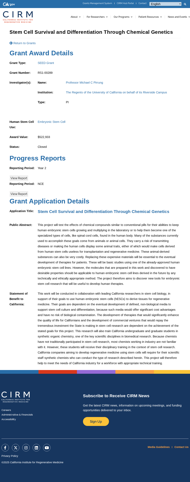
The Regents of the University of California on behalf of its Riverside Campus (116, 92)
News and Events (177, 16)
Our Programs (121, 16)
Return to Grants (24, 43)
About (74, 16)
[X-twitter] (15, 447)
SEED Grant (46, 63)
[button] (185, 4)
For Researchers (96, 16)
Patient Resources (148, 16)
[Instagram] (26, 447)
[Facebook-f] (5, 447)
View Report (19, 178)
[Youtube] (46, 447)
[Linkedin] (36, 447)
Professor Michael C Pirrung (84, 82)
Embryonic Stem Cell (51, 121)
